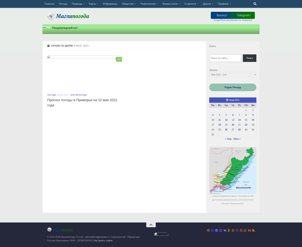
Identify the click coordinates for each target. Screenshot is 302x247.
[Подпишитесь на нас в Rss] (253, 230)
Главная (49, 4)
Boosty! (222, 15)
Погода (63, 4)
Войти (212, 46)
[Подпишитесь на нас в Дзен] (237, 230)
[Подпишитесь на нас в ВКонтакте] (224, 230)
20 (233, 124)
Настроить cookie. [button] (103, 240)
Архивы (213, 70)
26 (226, 129)
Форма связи (170, 4)
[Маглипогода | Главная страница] (69, 16)
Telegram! (244, 15)
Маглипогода (78, 95)
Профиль (223, 4)
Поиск (249, 58)
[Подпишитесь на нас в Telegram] (216, 230)
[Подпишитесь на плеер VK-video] (241, 230)
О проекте (190, 4)
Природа (77, 4)
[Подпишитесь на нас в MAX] (220, 230)
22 (246, 124)
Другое (207, 4)
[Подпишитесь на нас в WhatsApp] (245, 230)
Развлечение (148, 4)
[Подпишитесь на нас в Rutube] (233, 230)
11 (219, 119)
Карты (92, 4)
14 (239, 119)
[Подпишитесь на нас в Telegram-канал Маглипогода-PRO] (212, 230)
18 (219, 124)
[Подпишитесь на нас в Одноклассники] (228, 230)
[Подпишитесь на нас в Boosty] (208, 230)
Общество (128, 4)
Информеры (110, 4)
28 (239, 129)
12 (226, 119)
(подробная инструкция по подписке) (233, 20)
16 (253, 119)
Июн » (236, 138)
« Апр (228, 138)
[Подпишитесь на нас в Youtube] (249, 230)
